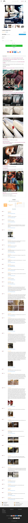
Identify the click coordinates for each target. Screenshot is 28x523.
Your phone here (4, 510)
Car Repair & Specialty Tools (7, 3)
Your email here (3, 511)
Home (2, 3)
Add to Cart (14, 45)
